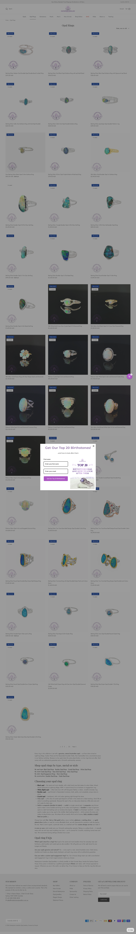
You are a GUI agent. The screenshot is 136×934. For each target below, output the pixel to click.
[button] (129, 376)
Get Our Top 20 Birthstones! (56, 478)
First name (47, 459)
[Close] (93, 446)
